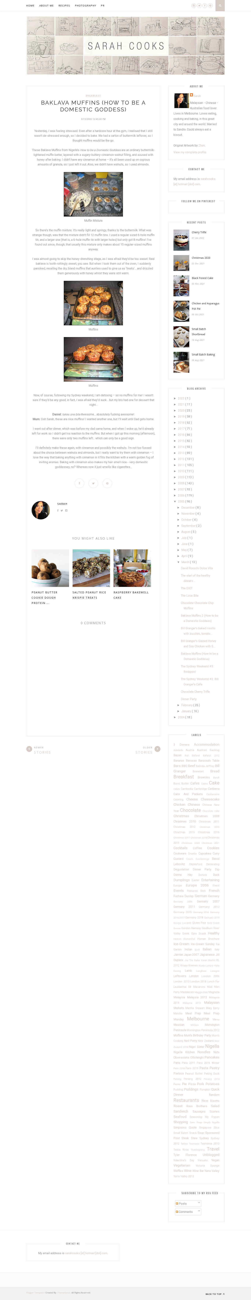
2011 (181, 465)
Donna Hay (185, 875)
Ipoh (198, 949)
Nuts (216, 1052)
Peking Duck (211, 1073)
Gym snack (199, 933)
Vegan (215, 1160)
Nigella (212, 1046)
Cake (214, 783)
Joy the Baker (192, 960)
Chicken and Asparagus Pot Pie (205, 306)
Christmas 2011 (209, 821)
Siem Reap (197, 1122)
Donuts (205, 875)
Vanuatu (204, 1160)
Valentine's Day (185, 1160)
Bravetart (201, 771)
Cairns (205, 783)
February (187, 705)
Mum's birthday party (198, 1035)
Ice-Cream (182, 944)
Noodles (205, 1052)
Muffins (178, 1035)
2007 (181, 489)
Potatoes (212, 1084)
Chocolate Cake (210, 811)
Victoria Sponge (208, 1165)
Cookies (213, 848)
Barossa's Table (208, 760)
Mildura (198, 1025)
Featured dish (198, 891)
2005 (181, 501)
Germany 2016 (201, 912)
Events (180, 890)
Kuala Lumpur (206, 965)
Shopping (181, 1122)
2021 (181, 404)
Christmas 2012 (186, 827)
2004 (181, 717)
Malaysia (180, 997)
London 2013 (181, 981)
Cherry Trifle (199, 232)
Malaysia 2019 (193, 1003)
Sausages (201, 1111)
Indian (189, 949)
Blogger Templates (35, 1292)
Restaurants (187, 1100)
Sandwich (183, 1111)
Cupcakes (205, 853)
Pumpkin (205, 1089)
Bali (188, 755)
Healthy (213, 933)
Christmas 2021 (210, 843)
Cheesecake (210, 799)
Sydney (205, 1138)
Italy (216, 949)
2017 (181, 428)
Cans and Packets (189, 794)
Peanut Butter (194, 1073)
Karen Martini (208, 960)
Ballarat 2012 (211, 755)
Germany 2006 (185, 901)
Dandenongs (204, 859)
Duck (216, 875)
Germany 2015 (183, 912)
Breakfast (93, 95)
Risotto (214, 1101)
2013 (181, 453)
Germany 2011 (186, 907)
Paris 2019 (193, 1068)
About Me (46, 5)
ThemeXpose (63, 1292)
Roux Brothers (198, 1106)
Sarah (62, 503)
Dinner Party (189, 699)
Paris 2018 (179, 1068)
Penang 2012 (194, 1079)
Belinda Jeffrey (205, 766)
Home (30, 5)
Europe (179, 885)
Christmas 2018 (199, 837)
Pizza (192, 1084)
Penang (178, 1079)
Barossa (192, 760)
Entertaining (210, 880)
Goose (177, 928)
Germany (213, 896)
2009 (181, 477)
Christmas (184, 816)
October (186, 519)
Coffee (200, 848)
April (184, 556)
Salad (215, 1106)
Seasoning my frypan (204, 1117)
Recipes (64, 5)
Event (216, 885)
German (201, 896)
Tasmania (194, 1143)
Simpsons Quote (186, 1127)
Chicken (180, 804)
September (188, 525)
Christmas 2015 (185, 832)
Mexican (182, 1025)
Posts (182, 1203)
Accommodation (206, 744)
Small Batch (181, 1133)
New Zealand (206, 1040)
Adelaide (179, 750)
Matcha (179, 1013)
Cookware (180, 853)
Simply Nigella (211, 1122)
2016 (181, 435)
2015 (181, 441)
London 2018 (198, 981)
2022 (181, 398)
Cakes (177, 789)
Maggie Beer (202, 992)
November (188, 513)
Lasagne (214, 971)
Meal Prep (194, 1013)
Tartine (185, 1143)
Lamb (190, 970)
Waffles (178, 1171)
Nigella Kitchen (185, 1052)
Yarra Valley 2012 (183, 1176)
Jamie (178, 954)
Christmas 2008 (207, 816)
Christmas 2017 (182, 837)
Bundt (216, 777)
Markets (179, 1008)
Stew (195, 1138)
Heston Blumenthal (185, 939)
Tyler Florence (188, 1155)
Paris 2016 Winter (208, 1063)
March (185, 562)
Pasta (204, 1068)
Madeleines (187, 992)
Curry (216, 853)
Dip (217, 869)
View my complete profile (189, 152)
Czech (191, 859)
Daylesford (198, 864)
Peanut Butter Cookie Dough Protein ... (45, 598)
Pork (201, 1084)
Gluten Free (199, 923)
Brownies (205, 777)
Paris (177, 1063)
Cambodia (187, 789)
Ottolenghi (197, 1057)
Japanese (208, 954)
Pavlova (179, 1073)
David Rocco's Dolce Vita (197, 568)
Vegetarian (184, 1165)
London (195, 976)
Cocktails (183, 848)
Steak (186, 1138)
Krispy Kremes (189, 965)
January (186, 711)
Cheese (193, 799)
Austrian (203, 750)
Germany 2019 (211, 917)
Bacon (179, 755)
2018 (181, 422)
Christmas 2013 (209, 827)
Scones (214, 1111)
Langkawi (203, 971)
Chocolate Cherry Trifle (195, 691)
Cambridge (201, 789)
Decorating (212, 864)
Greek (186, 933)
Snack (193, 1133)
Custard (179, 859)
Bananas (179, 760)
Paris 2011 (189, 1063)
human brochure (208, 938)
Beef (192, 766)
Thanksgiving (199, 1149)
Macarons (200, 986)
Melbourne (200, 1019)
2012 (181, 459)
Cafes (195, 783)
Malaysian (211, 1002)
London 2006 (210, 976)
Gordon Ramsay (191, 928)
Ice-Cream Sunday (203, 944)
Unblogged (211, 1155)
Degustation (183, 869)
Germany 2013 (209, 907)
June (184, 544)
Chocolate (191, 810)
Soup (201, 1133)
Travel (213, 1149)
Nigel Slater (197, 1047)
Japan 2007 (192, 954)
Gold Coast (213, 923)
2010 (181, 471)
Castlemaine (212, 794)
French (214, 890)
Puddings (192, 1089)
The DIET (187, 588)
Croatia (193, 853)
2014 (181, 447)
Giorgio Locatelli (182, 923)
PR (103, 5)
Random (214, 1095)
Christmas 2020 (201, 258)
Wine (188, 1171)
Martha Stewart (195, 1008)
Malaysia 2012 (198, 997)
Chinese (195, 804)
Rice (205, 1101)
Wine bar (198, 1171)
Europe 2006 (199, 885)
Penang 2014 (211, 1079)
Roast (179, 1106)
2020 (181, 410)
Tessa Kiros (182, 1149)
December (188, 507)
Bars (177, 766)
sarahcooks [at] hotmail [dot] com (86, 1253)
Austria (191, 750)
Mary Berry (212, 1008)
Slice (216, 1127)
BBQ (185, 766)
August (186, 532)
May (184, 550)
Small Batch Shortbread (199, 331)
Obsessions (181, 1057)
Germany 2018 (194, 917)
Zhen (201, 145)
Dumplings (182, 880)
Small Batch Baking (203, 354)
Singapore (206, 1127)
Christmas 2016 (208, 832)
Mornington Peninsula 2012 (203, 1030)
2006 (181, 495)
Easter (196, 880)
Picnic (177, 1084)
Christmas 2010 (186, 821)
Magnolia (214, 992)
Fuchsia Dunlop (184, 896)
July (184, 538)
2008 (181, 483)
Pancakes (212, 1057)
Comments (185, 1212)
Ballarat (197, 755)
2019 (181, 416)
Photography (85, 5)
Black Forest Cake (202, 278)
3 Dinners (183, 744)
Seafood (181, 1117)
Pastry (214, 1068)
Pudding (178, 1089)
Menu (216, 1019)
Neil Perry (191, 1040)
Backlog (214, 750)
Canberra (213, 789)
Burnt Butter (181, 783)
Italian (208, 949)
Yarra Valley (212, 1171)
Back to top (214, 1294)
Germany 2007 (208, 901)
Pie (185, 1084)
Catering (179, 799)
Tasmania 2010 (209, 1143)
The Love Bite (190, 595)
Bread (214, 771)
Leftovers (181, 976)
